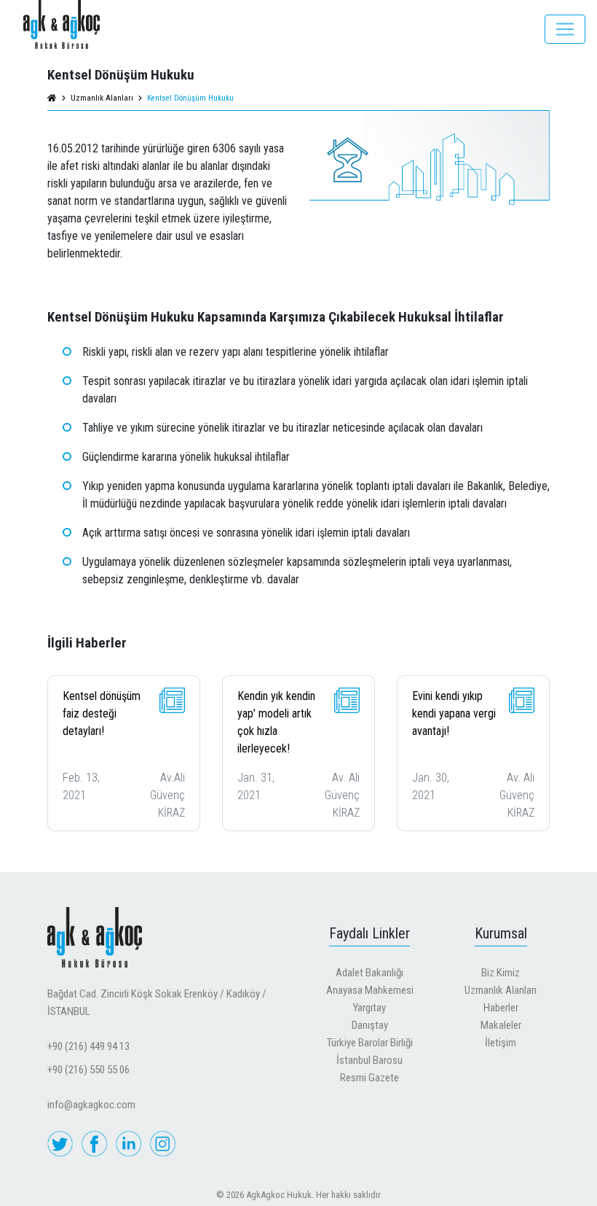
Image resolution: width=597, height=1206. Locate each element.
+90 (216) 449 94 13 (88, 1046)
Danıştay (370, 1025)
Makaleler (501, 1025)
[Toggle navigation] (565, 29)
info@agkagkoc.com (91, 1104)
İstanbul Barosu (369, 1060)
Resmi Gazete (369, 1077)
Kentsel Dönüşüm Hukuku (190, 98)
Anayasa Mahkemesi (370, 990)
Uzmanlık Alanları (500, 990)
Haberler (500, 1007)
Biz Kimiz (500, 972)
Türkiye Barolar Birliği (370, 1042)
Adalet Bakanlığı (369, 972)
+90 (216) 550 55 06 (88, 1069)
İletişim (500, 1042)
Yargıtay (369, 1007)
